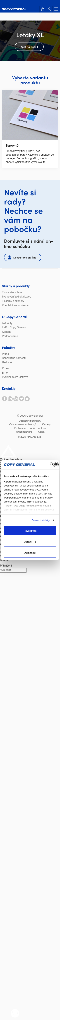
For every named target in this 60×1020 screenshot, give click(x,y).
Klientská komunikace (15, 305)
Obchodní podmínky (30, 421)
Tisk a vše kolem (12, 292)
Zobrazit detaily (41, 520)
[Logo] (14, 9)
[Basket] (42, 9)
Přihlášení (6, 566)
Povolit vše (30, 530)
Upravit (28, 541)
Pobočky (8, 347)
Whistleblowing (24, 432)
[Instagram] (15, 398)
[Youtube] (27, 398)
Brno (5, 373)
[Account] (49, 9)
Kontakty (9, 388)
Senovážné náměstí (14, 358)
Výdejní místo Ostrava (15, 377)
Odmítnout (30, 552)
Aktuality (7, 323)
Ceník (41, 432)
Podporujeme (10, 336)
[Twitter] (21, 398)
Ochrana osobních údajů (22, 424)
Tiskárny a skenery (13, 301)
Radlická (7, 362)
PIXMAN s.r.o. (34, 437)
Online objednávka (11, 459)
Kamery (46, 424)
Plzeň (5, 368)
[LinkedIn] (10, 398)
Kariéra (6, 332)
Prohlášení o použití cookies (30, 428)
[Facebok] (4, 398)
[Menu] (55, 9)
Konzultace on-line (24, 257)
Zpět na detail (29, 47)
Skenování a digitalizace (16, 297)
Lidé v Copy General (14, 327)
